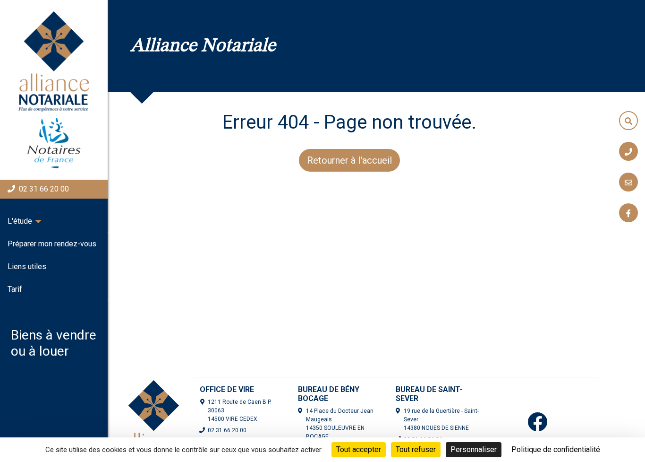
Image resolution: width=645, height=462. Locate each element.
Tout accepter (358, 449)
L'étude (20, 221)
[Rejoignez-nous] (628, 212)
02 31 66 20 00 (44, 188)
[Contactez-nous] (628, 182)
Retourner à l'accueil (349, 160)
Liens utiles (27, 266)
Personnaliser (473, 449)
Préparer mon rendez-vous (52, 243)
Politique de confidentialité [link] (555, 449)
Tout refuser (416, 449)
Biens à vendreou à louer (53, 343)
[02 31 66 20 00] (628, 151)
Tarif (15, 289)
